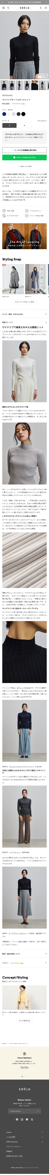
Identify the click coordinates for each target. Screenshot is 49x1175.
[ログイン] (40, 8)
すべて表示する (24, 1021)
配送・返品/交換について (11, 954)
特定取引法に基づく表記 (14, 1156)
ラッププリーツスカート (18, 933)
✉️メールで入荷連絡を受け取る (24, 150)
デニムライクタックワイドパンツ (21, 767)
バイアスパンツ (15, 852)
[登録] (38, 1111)
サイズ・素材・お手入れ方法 (12, 314)
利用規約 (9, 1151)
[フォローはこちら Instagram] (22, 1119)
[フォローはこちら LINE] (27, 1119)
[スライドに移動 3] (25, 1076)
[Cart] (46, 8)
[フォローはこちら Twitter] (32, 1119)
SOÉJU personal (11, 1142)
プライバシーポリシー (13, 1146)
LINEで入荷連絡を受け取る (26, 157)
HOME (4, 1043)
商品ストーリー (7, 322)
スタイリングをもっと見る (24, 302)
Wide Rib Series (7, 95)
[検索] (8, 8)
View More (24, 1067)
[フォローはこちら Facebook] (17, 1119)
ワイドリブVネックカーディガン (25, 197)
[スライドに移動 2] (23, 1076)
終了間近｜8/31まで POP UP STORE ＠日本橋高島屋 (24, 2)
